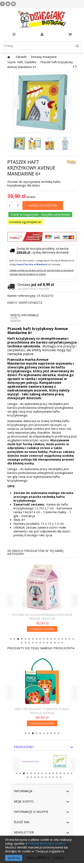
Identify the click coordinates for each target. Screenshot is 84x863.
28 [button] (55, 643)
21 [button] (29, 643)
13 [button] (55, 639)
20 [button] (25, 643)
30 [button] (62, 643)
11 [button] (47, 639)
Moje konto (24, 801)
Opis (14, 317)
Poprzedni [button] (15, 102)
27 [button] (51, 643)
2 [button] (14, 639)
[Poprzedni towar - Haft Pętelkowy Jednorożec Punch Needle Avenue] (73, 66)
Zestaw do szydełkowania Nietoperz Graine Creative (42, 616)
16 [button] (66, 639)
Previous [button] (9, 600)
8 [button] (36, 639)
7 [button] (33, 639)
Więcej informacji (24, 315)
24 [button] (40, 643)
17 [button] (69, 639)
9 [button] (40, 639)
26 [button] (47, 643)
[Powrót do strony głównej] (8, 57)
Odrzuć (58, 858)
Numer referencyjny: (21, 296)
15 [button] (62, 639)
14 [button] (58, 639)
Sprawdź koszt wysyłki (33, 288)
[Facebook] (2, 3)
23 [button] (36, 643)
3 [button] (18, 639)
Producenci (24, 747)
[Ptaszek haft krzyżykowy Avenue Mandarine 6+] (19, 143)
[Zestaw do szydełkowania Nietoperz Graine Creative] (42, 587)
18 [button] (73, 639)
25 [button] (44, 643)
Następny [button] (68, 102)
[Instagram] (13, 3)
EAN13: (12, 302)
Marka (15, 320)
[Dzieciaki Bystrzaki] (42, 19)
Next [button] (74, 600)
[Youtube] (8, 3)
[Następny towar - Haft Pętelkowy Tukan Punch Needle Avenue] (76, 66)
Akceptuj (14, 858)
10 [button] (44, 639)
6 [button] (29, 639)
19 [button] (22, 643)
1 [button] (11, 639)
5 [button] (25, 639)
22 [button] (33, 643)
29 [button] (58, 643)
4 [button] (22, 639)
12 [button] (51, 639)
